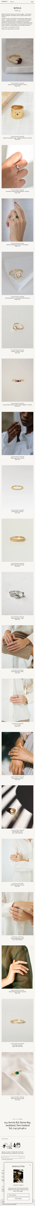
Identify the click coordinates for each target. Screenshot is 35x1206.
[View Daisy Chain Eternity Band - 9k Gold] (17, 969)
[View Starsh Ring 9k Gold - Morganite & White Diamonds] (17, 276)
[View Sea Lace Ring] (17, 703)
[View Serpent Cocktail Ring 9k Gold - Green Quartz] (17, 222)
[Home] (4, 1)
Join (22, 1157)
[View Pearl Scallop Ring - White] (17, 649)
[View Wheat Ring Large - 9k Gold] (17, 436)
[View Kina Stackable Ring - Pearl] (17, 916)
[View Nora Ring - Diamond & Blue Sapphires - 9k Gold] (17, 169)
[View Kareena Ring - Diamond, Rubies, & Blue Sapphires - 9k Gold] (17, 383)
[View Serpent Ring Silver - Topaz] (17, 596)
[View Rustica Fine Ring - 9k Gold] (17, 1076)
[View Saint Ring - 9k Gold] (17, 1023)
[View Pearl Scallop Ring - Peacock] (17, 863)
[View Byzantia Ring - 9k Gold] (17, 756)
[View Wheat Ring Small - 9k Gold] (17, 543)
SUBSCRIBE (18, 1198)
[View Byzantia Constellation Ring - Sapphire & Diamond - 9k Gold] (17, 116)
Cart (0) (12, 1)
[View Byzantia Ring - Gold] (17, 809)
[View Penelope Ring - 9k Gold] (17, 489)
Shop (32, 1)
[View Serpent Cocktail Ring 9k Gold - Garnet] (17, 62)
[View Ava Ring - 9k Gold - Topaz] (17, 329)
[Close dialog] (30, 1165)
